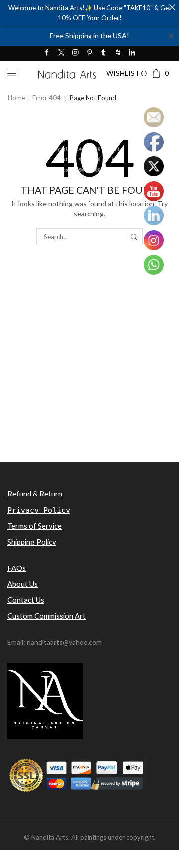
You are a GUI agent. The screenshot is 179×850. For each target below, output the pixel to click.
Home (16, 98)
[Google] (118, 53)
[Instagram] (75, 53)
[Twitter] (61, 53)
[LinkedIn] (132, 53)
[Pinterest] (90, 53)
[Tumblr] (103, 53)
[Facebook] (47, 53)
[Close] (172, 7)
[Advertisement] (89, 371)
